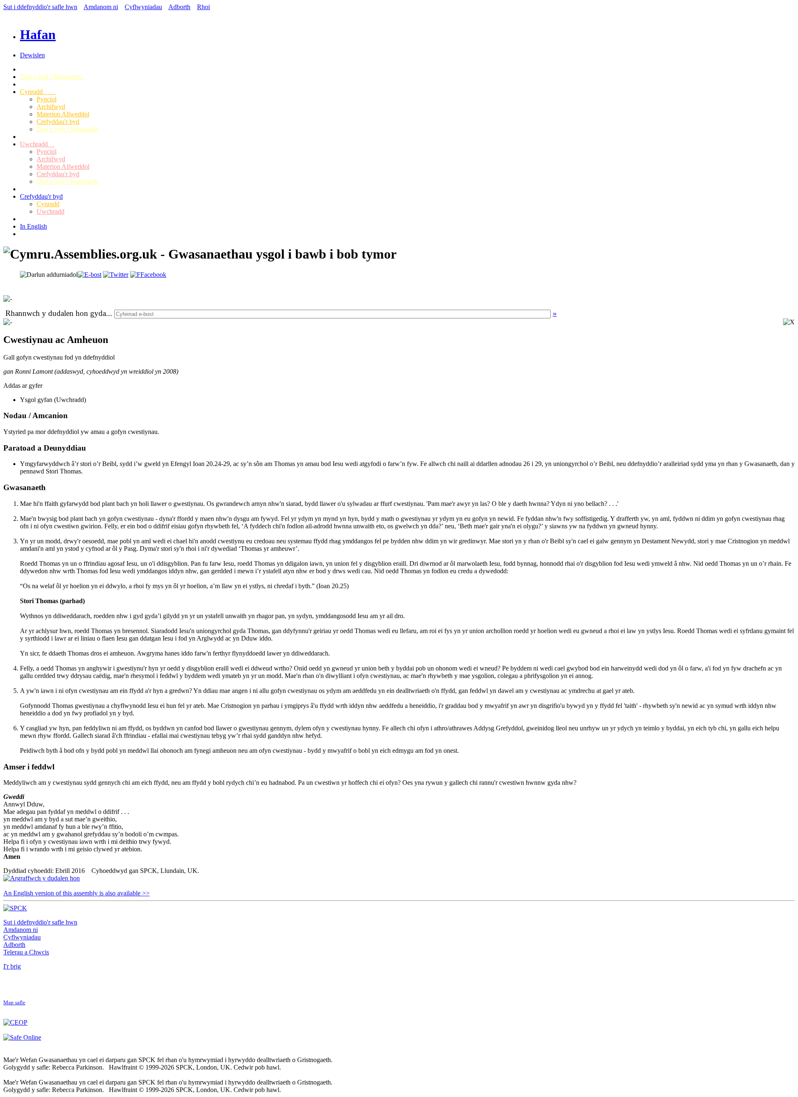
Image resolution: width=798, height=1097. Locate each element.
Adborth (179, 6)
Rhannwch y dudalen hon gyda (55, 313)
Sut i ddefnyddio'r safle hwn (40, 6)
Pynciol (47, 99)
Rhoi (203, 6)
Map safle (14, 1003)
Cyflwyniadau (143, 6)
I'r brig (12, 966)
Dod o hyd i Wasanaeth (53, 76)
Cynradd (38, 91)
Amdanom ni (101, 6)
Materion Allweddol (63, 114)
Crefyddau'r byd (58, 121)
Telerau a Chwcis (26, 952)
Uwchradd (37, 144)
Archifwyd (51, 106)
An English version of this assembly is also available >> (76, 893)
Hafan (38, 34)
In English (33, 226)
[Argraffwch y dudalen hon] (41, 878)
